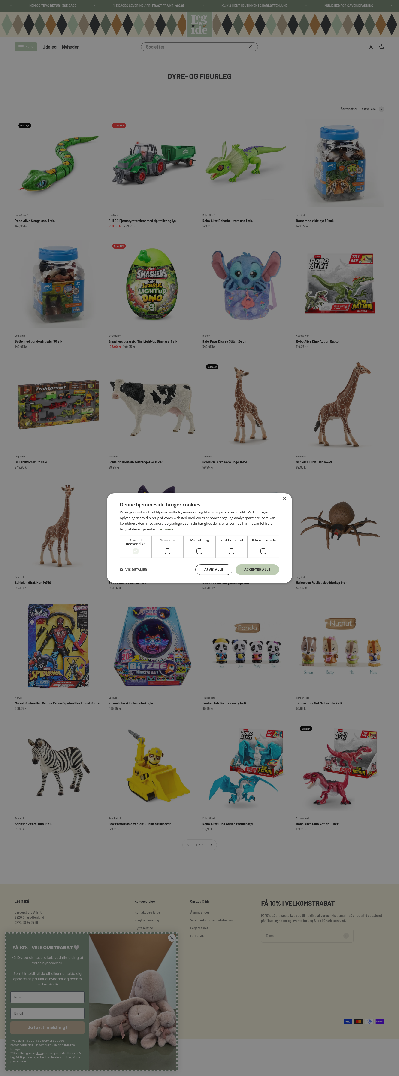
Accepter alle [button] (257, 569)
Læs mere (165, 529)
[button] (133, 569)
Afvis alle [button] (213, 569)
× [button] (284, 498)
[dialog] (199, 538)
